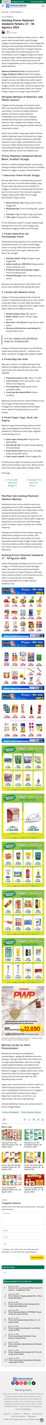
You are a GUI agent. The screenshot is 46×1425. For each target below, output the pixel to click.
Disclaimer (32, 1416)
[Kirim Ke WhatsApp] (42, 1119)
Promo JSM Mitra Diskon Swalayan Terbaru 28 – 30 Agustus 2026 (34, 1167)
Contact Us (17, 1414)
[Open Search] (43, 6)
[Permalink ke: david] (3, 32)
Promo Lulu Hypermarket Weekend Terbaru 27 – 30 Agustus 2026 (33, 1190)
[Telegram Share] (38, 1119)
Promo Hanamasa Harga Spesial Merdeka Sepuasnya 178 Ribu (25, 1361)
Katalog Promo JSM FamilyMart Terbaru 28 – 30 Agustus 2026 (33, 1145)
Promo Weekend (7, 17)
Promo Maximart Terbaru (31, 1112)
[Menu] (3, 6)
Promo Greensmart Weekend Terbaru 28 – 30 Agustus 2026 (11, 1190)
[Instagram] (21, 1383)
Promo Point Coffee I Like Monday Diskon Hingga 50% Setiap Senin (24, 1305)
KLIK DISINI (27, 1409)
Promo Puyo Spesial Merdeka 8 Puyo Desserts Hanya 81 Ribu (22, 1337)
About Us (7, 1414)
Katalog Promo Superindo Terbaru (35, 483)
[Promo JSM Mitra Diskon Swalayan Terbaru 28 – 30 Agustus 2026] (34, 1157)
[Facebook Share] (24, 1119)
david (8, 31)
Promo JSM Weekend (11, 1112)
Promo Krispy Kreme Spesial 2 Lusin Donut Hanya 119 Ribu (24, 1329)
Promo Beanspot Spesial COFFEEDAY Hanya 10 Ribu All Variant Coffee (24, 1313)
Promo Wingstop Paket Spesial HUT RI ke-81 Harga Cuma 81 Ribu (24, 1353)
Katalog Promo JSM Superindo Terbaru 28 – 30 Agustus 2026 (11, 1145)
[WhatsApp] (29, 1383)
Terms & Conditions (18, 1416)
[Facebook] (13, 1383)
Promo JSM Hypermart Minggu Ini (12, 483)
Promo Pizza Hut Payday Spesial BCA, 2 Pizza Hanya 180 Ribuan (25, 1297)
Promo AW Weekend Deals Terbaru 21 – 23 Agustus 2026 (24, 1321)
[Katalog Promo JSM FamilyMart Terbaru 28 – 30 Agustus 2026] (34, 1135)
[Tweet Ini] (29, 1119)
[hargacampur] (15, 6)
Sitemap (26, 1414)
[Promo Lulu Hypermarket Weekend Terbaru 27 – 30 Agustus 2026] (34, 1180)
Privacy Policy (37, 1414)
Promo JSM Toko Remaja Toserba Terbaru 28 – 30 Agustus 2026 (11, 1167)
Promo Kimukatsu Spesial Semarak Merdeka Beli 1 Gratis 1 (25, 1345)
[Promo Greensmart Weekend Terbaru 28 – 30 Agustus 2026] (12, 1180)
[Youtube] (25, 1383)
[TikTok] (33, 1383)
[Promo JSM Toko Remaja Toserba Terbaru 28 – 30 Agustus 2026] (12, 1157)
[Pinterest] (17, 1383)
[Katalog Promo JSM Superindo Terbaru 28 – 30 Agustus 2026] (12, 1135)
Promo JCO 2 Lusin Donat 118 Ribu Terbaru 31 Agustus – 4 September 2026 (25, 1289)
